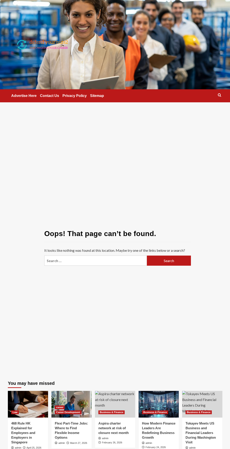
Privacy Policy (74, 96)
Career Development (68, 412)
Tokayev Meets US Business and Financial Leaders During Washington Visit (201, 432)
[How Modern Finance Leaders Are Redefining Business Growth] (159, 404)
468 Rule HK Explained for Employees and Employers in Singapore (23, 432)
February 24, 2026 (156, 447)
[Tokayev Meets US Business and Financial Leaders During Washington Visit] (202, 404)
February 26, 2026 (112, 442)
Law (15, 412)
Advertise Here (24, 96)
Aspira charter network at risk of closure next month (113, 428)
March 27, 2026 (78, 443)
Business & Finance (111, 412)
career (59, 407)
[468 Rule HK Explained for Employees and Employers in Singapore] (28, 404)
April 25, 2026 (34, 447)
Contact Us (49, 96)
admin (18, 447)
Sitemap (97, 96)
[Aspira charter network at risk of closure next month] (115, 404)
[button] (219, 95)
